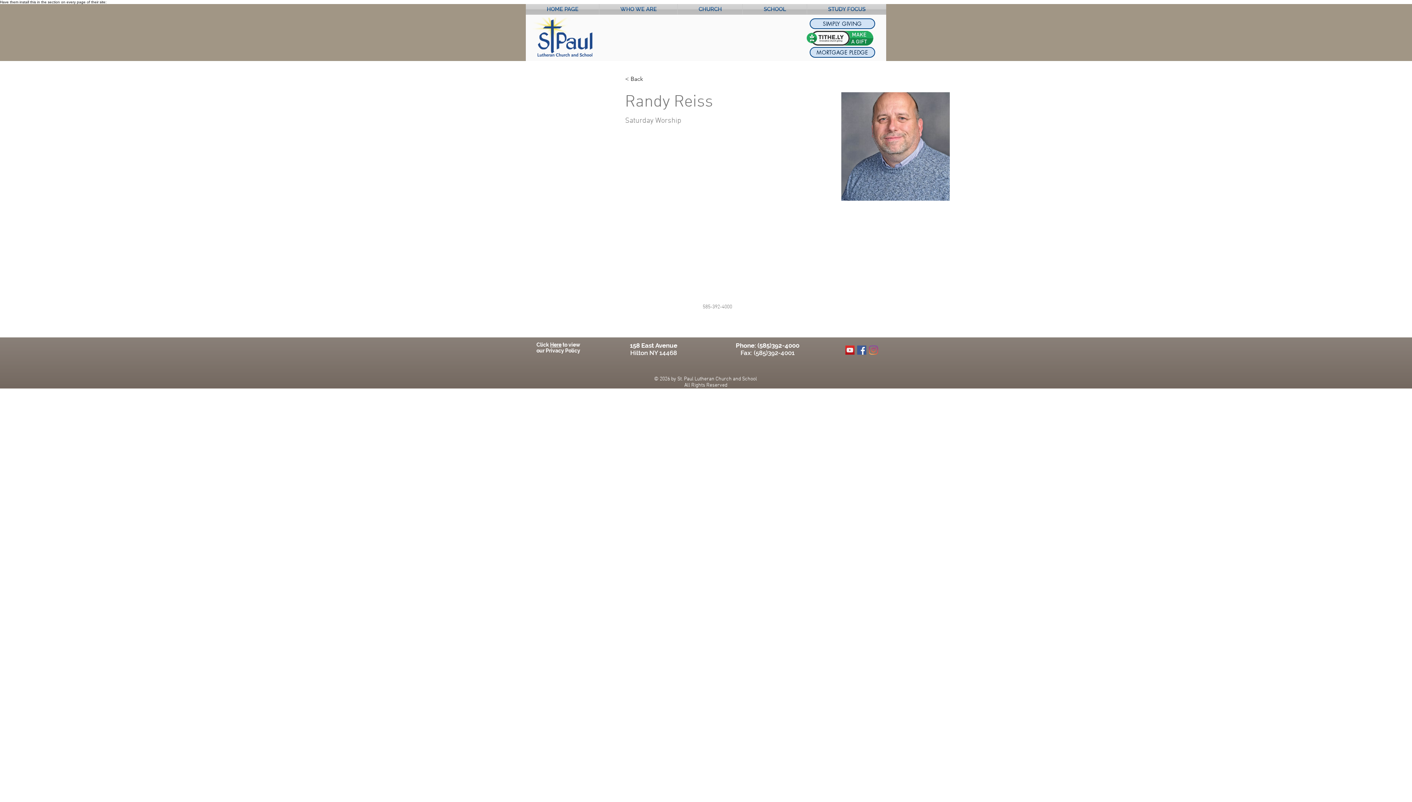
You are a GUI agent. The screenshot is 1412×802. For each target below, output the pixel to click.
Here (555, 345)
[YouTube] (850, 350)
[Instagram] (873, 350)
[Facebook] (861, 350)
